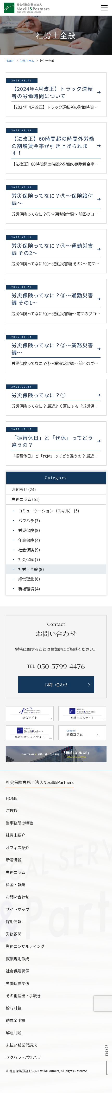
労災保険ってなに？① (38, 395)
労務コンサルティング (25, 946)
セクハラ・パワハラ (23, 1057)
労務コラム (27, 61)
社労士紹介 (15, 835)
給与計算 (13, 1008)
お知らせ (19, 489)
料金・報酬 (15, 884)
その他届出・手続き (23, 995)
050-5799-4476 (61, 666)
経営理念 (26, 579)
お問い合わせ (17, 896)
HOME (10, 61)
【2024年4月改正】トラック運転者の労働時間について (52, 92)
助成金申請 (15, 1020)
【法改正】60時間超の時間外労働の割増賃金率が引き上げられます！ (52, 146)
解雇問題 (13, 1032)
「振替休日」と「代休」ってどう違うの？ (52, 441)
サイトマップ (17, 909)
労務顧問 (13, 934)
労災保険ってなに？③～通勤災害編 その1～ (52, 299)
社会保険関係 (17, 971)
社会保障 (26, 559)
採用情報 (13, 921)
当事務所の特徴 (19, 823)
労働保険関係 (17, 983)
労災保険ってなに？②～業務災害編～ (52, 349)
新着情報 (13, 860)
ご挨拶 (11, 810)
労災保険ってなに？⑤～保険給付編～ (52, 199)
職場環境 (26, 588)
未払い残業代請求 (21, 1045)
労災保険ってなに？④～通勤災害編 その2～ (52, 249)
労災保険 (26, 530)
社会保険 (26, 549)
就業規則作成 (17, 958)
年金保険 (26, 540)
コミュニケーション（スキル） (45, 510)
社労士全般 (28, 569)
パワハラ (26, 520)
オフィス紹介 (17, 847)
